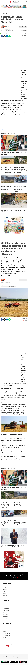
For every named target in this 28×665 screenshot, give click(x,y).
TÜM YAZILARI (22, 26)
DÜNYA (4, 598)
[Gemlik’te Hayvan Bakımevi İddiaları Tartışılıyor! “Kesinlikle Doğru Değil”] (20, 161)
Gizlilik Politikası (6, 633)
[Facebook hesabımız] (11, 577)
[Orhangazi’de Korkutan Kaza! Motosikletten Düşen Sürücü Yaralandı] (20, 180)
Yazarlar (4, 629)
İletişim (4, 637)
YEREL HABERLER (11, 286)
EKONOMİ (5, 589)
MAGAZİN (5, 595)
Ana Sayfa (5, 627)
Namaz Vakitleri (6, 606)
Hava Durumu (6, 608)
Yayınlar (4, 621)
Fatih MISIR (7, 26)
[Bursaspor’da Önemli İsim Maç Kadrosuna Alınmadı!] (14, 143)
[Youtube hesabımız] (17, 577)
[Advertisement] (14, 54)
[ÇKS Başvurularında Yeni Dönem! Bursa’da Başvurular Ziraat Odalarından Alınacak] (7, 161)
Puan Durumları (6, 610)
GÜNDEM (24, 30)
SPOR (4, 591)
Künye (4, 631)
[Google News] (24, 37)
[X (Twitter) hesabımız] (13, 577)
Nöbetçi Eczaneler (7, 604)
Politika (4, 593)
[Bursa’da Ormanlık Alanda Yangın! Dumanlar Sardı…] (7, 180)
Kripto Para (5, 612)
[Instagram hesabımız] (15, 577)
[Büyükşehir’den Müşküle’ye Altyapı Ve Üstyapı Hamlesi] (14, 200)
